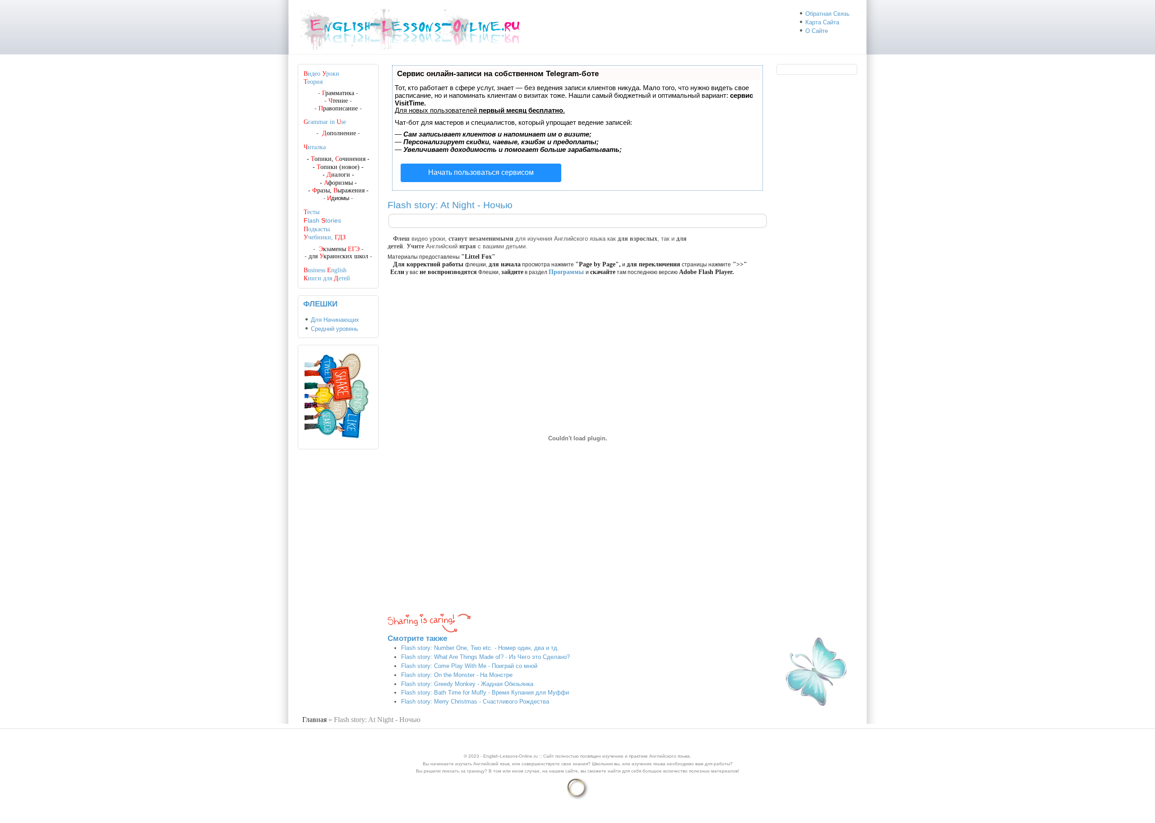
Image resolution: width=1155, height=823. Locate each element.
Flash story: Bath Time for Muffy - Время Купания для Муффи (485, 692)
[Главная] (414, 49)
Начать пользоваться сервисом (481, 172)
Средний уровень (334, 328)
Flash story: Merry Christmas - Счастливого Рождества (475, 701)
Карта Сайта (822, 22)
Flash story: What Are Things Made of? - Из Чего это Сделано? (485, 657)
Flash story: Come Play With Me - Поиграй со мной (469, 666)
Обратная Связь (827, 13)
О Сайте (816, 30)
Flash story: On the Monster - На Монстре (457, 675)
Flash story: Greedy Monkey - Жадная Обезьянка (467, 684)
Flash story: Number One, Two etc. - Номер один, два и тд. (480, 648)
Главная (314, 719)
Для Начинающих (335, 319)
